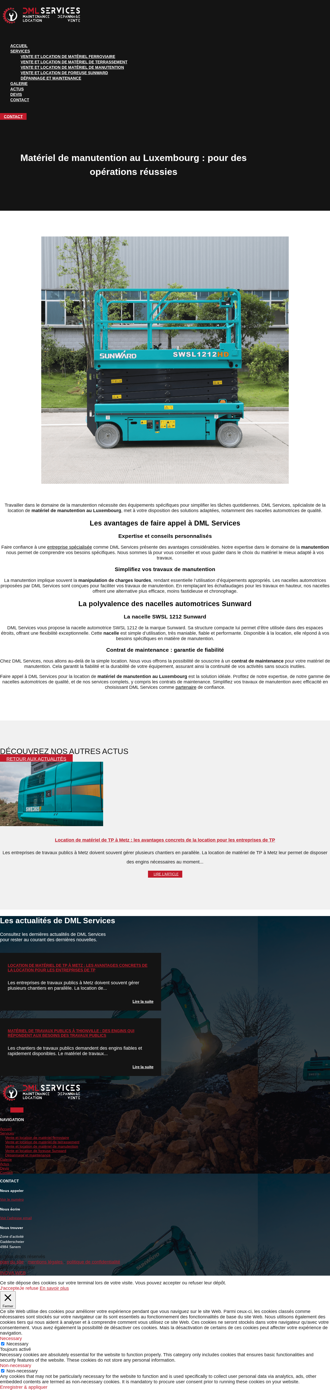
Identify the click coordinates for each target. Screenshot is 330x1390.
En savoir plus (54, 1288)
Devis (16, 94)
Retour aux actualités (36, 758)
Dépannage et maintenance (51, 78)
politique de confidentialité (93, 1262)
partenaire (186, 687)
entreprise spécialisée (69, 547)
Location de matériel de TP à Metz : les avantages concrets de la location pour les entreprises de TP (165, 840)
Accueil (19, 46)
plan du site (12, 1262)
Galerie (19, 83)
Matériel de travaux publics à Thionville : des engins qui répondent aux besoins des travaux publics (71, 1033)
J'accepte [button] (9, 1288)
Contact (19, 100)
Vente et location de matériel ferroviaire (68, 56)
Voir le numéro (12, 1199)
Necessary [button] (11, 1338)
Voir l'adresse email (16, 1218)
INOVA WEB (13, 1272)
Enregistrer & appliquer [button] (23, 1387)
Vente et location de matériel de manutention (72, 67)
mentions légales (46, 1262)
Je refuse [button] (28, 1288)
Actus (17, 89)
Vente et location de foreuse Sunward (64, 73)
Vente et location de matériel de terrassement (74, 62)
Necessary (17, 1343)
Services (20, 51)
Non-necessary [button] (15, 1365)
